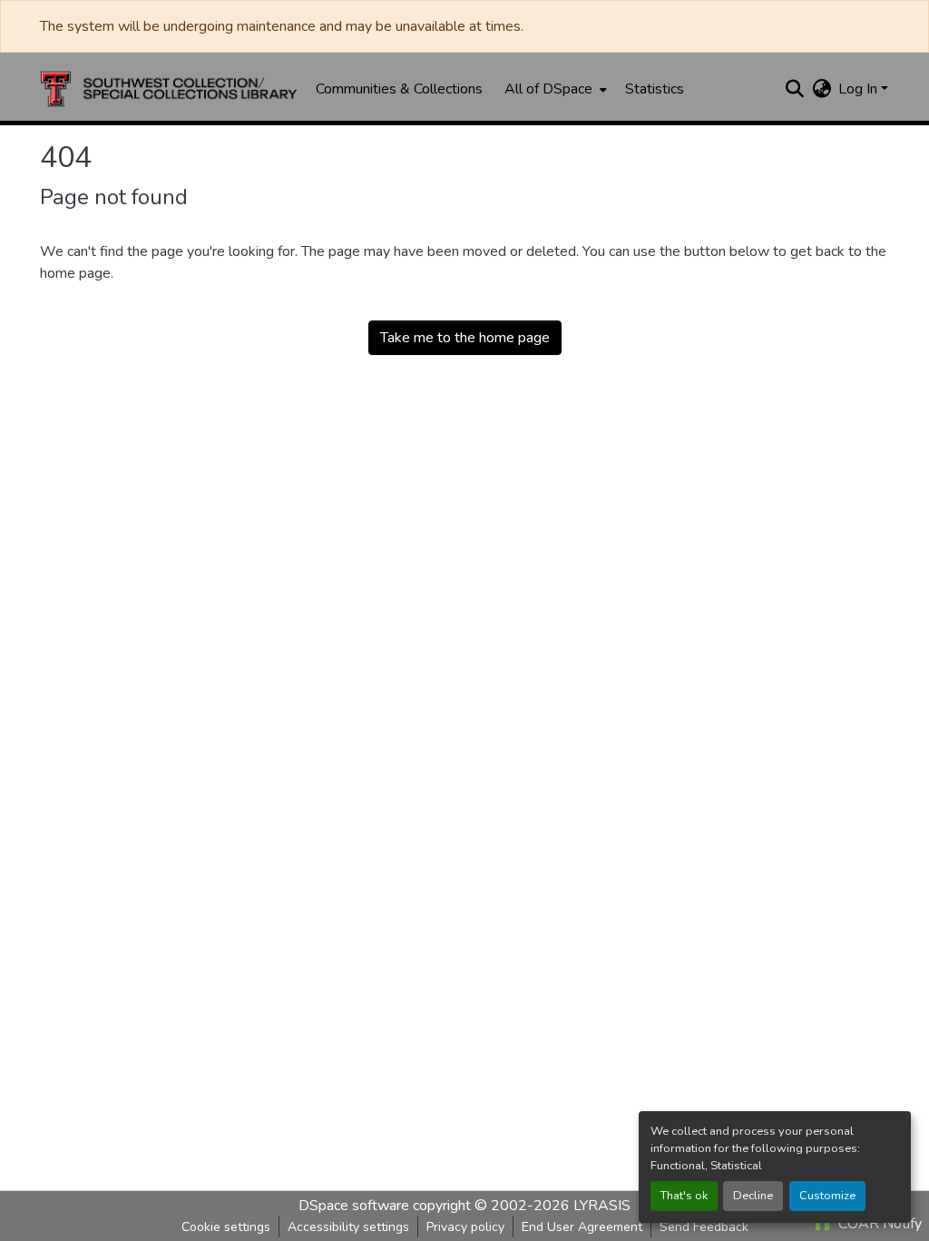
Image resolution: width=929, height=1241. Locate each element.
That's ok (684, 1195)
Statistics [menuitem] (654, 89)
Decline (753, 1195)
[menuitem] (554, 89)
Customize (827, 1195)
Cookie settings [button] (225, 1227)
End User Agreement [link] (582, 1227)
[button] (169, 89)
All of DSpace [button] (548, 89)
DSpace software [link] (353, 1206)
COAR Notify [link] (878, 1224)
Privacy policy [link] (465, 1227)
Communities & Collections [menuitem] (399, 89)
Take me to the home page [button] (465, 338)
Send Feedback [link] (704, 1227)
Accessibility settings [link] (348, 1227)
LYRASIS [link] (602, 1206)
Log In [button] (859, 89)
